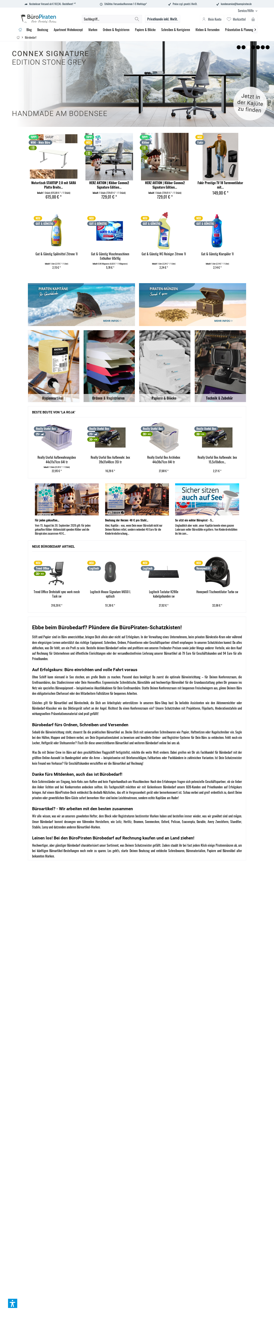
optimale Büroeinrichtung (185, 677)
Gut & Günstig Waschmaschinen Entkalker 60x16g (56, 256)
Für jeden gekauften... (47, 520)
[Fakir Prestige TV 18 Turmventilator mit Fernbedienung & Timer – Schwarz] (220, 157)
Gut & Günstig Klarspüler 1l (163, 254)
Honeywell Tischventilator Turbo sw (217, 592)
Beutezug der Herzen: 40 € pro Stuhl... (126, 520)
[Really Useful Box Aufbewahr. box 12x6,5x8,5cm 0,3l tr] (217, 437)
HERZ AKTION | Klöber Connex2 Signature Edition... (109, 185)
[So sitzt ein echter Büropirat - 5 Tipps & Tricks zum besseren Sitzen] (207, 499)
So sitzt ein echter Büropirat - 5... (194, 520)
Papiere (211, 850)
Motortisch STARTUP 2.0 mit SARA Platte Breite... (53, 185)
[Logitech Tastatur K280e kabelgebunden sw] (164, 572)
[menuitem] (246, 10)
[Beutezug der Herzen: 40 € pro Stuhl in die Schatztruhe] (137, 499)
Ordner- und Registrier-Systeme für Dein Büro (179, 737)
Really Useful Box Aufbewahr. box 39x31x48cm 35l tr (56, 459)
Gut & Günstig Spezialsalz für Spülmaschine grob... (217, 256)
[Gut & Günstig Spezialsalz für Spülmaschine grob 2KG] (217, 230)
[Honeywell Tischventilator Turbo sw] (217, 572)
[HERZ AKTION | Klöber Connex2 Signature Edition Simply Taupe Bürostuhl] (165, 157)
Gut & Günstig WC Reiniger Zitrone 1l (110, 254)
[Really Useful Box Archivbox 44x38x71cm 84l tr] (110, 437)
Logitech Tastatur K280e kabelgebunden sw (163, 594)
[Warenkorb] (253, 19)
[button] (12, 1303)
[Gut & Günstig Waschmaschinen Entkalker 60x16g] (56, 230)
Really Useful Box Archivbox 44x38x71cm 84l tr (110, 459)
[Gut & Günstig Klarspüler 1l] (163, 230)
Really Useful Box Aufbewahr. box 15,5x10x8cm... (163, 459)
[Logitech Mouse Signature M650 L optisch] (110, 572)
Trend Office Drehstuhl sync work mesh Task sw (57, 594)
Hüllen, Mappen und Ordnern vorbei (63, 737)
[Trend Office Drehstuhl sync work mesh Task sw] (57, 572)
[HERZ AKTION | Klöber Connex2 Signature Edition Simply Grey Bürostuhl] (109, 157)
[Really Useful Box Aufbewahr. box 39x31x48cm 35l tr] (56, 437)
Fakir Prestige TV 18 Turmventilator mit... (220, 185)
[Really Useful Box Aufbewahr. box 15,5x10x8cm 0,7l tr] (164, 437)
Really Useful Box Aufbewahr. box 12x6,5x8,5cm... (217, 459)
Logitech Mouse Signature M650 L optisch (110, 594)
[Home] (20, 30)
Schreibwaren (176, 850)
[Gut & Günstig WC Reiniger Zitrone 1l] (110, 230)
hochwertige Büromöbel (170, 682)
